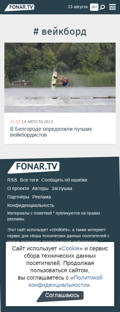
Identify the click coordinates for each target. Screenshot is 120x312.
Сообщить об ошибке (64, 180)
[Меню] (112, 7)
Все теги (29, 180)
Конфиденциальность (30, 205)
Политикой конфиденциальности (66, 281)
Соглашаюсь (62, 295)
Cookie (71, 248)
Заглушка (62, 188)
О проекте (18, 188)
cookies (60, 229)
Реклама (41, 197)
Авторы (40, 188)
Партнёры (18, 197)
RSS (12, 180)
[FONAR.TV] (19, 7)
